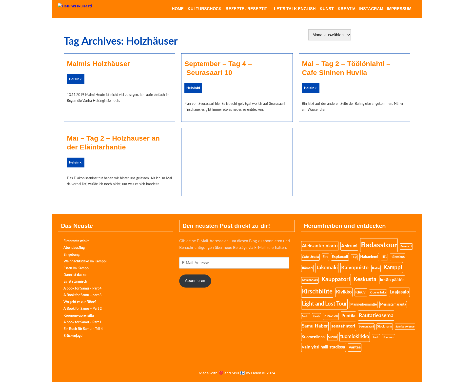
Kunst (327, 9)
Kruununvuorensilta (78, 315)
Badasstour (379, 245)
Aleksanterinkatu (320, 245)
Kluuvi (360, 292)
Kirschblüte (317, 292)
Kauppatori (335, 279)
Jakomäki (327, 267)
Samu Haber (315, 326)
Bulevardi (406, 246)
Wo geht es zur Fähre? (79, 302)
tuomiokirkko (354, 336)
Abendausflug (74, 248)
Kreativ (346, 9)
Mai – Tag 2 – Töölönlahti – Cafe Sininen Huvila (346, 68)
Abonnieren (195, 281)
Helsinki (75, 79)
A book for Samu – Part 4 (82, 288)
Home (178, 9)
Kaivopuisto (355, 267)
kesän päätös (392, 280)
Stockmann (384, 326)
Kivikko (344, 292)
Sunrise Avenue (405, 326)
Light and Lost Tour (324, 304)
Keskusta (365, 279)
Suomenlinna (313, 337)
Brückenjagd (72, 336)
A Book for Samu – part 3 (82, 295)
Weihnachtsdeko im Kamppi (85, 261)
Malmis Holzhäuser (98, 64)
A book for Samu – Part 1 (82, 322)
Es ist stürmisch (75, 281)
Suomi (332, 337)
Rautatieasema (376, 315)
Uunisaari (388, 337)
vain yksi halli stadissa (323, 347)
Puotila (348, 316)
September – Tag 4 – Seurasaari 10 (218, 68)
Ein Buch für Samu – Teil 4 (83, 329)
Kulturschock (205, 9)
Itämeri (307, 268)
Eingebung (71, 254)
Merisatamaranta (393, 304)
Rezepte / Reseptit (246, 9)
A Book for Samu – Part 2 (82, 308)
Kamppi (392, 267)
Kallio (376, 268)
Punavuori (331, 316)
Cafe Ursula (310, 257)
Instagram (371, 9)
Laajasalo (399, 292)
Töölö (376, 337)
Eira (325, 257)
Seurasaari (366, 326)
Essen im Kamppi (76, 268)
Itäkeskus (398, 257)
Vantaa (355, 347)
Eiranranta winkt (76, 241)
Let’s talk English (295, 9)
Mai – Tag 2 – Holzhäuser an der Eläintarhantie (113, 142)
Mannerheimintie (363, 304)
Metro (305, 316)
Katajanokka (310, 280)
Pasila (316, 316)
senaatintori (343, 326)
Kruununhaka (378, 292)
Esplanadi (340, 257)
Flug (354, 257)
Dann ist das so (74, 275)
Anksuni (349, 246)
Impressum (399, 9)
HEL (384, 256)
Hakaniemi (369, 257)
